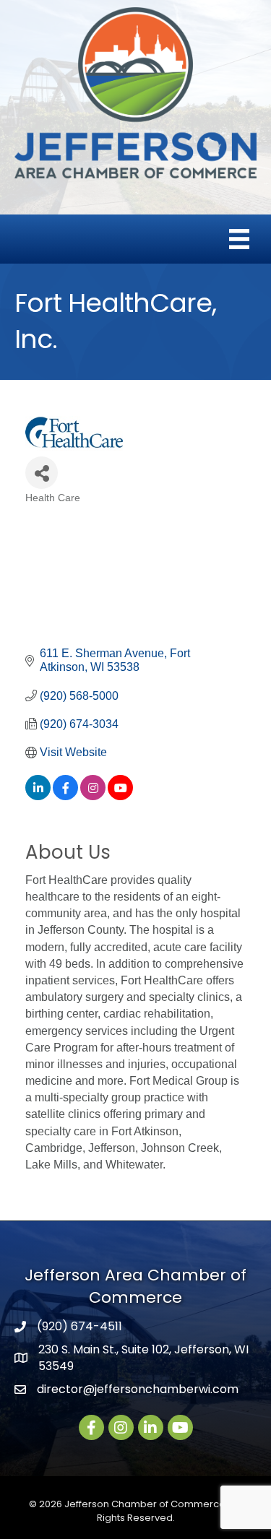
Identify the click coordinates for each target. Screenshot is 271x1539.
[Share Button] (41, 472)
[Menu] (239, 239)
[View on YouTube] (120, 796)
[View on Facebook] (65, 796)
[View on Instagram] (93, 796)
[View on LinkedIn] (38, 796)
